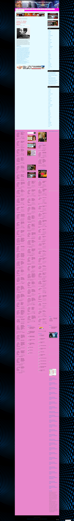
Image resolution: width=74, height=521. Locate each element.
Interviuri (39, 9)
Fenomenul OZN (50, 35)
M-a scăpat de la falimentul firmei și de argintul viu (22, 367)
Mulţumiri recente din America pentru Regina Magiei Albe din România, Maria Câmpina (23, 336)
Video (45, 9)
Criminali (49, 34)
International (26, 9)
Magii (49, 50)
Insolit (49, 38)
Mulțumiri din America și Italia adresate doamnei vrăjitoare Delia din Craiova (23, 295)
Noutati (49, 57)
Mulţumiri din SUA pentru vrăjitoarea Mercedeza (22, 142)
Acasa (17, 9)
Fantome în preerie (44, 197)
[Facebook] (56, 1)
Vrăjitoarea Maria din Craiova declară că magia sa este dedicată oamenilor (54, 328)
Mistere (49, 53)
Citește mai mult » (30, 205)
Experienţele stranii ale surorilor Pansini (44, 259)
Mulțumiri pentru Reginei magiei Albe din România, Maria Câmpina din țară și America (23, 359)
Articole (31, 9)
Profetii (49, 118)
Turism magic (50, 66)
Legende (49, 43)
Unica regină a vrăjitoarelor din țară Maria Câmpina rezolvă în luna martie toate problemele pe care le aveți (23, 327)
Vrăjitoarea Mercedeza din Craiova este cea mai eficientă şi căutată (22, 263)
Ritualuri (49, 9)
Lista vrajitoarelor (21, 9)
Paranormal (49, 58)
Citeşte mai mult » (23, 147)
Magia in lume (50, 47)
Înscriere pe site (18, 10)
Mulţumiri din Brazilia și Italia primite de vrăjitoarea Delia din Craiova (22, 159)
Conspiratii (49, 31)
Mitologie (49, 54)
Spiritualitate (49, 122)
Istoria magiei (50, 42)
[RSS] (58, 1)
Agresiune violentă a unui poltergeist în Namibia (44, 296)
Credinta (53, 9)
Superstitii (49, 65)
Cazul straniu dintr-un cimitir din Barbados (44, 182)
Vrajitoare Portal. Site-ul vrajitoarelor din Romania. (34, 2)
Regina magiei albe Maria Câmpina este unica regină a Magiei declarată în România (23, 343)
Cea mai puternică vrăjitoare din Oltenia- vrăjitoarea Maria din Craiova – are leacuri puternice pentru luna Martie (23, 312)
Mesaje (42, 9)
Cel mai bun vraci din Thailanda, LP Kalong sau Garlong (32, 344)
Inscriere (49, 95)
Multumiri (35, 9)
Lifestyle (49, 103)
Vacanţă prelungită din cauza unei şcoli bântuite (44, 221)
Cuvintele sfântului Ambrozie (43, 363)
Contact (23, 10)
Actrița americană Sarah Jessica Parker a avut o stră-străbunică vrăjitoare (32, 328)
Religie (49, 61)
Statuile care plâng (44, 303)
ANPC (45, 331)
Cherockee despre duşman (43, 345)
